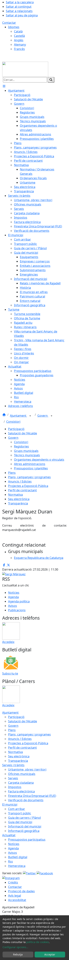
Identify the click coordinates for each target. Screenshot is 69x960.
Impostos (14, 787)
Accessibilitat (17, 900)
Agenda (13, 597)
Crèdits (13, 882)
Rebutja (18, 954)
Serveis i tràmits (13, 765)
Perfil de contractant (22, 490)
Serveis (13, 778)
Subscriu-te (10, 673)
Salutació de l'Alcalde (22, 433)
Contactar (9, 23)
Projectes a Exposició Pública (28, 486)
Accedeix (8, 642)
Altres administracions (29, 464)
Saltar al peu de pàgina (22, 15)
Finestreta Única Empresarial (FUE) (32, 796)
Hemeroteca (16, 866)
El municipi (9, 804)
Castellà (19, 36)
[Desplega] (30, 415)
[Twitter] (30, 873)
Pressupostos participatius (26, 840)
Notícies (13, 593)
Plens (12, 473)
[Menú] (4, 86)
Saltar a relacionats (19, 11)
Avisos (12, 606)
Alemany (20, 45)
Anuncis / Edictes (20, 481)
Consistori (13, 422)
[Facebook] (45, 873)
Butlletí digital (17, 857)
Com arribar (16, 809)
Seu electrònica (18, 499)
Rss (10, 861)
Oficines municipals (21, 774)
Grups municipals (26, 451)
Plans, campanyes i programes (29, 477)
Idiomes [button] (13, 27)
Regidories (21, 446)
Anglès (18, 40)
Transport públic (19, 813)
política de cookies (37, 942)
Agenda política (19, 601)
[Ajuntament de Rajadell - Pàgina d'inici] (25, 69)
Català (18, 31)
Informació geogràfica (23, 831)
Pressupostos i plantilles (31, 468)
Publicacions (17, 610)
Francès (19, 49)
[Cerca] (51, 79)
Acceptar (49, 954)
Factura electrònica (21, 791)
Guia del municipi (20, 822)
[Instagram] (11, 878)
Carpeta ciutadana (21, 783)
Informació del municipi (24, 826)
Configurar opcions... (15, 947)
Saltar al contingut (18, 7)
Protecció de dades (21, 891)
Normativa (15, 495)
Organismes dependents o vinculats (39, 460)
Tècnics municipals (27, 455)
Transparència (18, 503)
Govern (42, 416)
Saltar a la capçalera (20, 2)
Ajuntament (18, 416)
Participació (16, 429)
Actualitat (8, 835)
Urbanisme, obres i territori (27, 769)
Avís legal (14, 896)
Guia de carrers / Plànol (24, 818)
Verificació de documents (25, 800)
